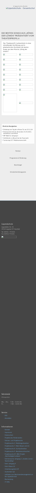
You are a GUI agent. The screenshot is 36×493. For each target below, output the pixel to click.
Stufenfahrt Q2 (10, 472)
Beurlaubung (9, 479)
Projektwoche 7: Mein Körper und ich (17, 446)
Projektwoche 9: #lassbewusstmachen (17, 451)
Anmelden (8, 418)
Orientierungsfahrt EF (12, 469)
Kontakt (7, 429)
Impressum (8, 432)
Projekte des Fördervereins (13, 438)
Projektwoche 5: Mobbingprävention (17, 443)
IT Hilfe (7, 482)
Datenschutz (9, 435)
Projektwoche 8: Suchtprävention (16, 448)
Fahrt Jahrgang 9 (10, 463)
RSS (6, 415)
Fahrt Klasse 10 (10, 466)
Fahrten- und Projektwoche (14, 440)
